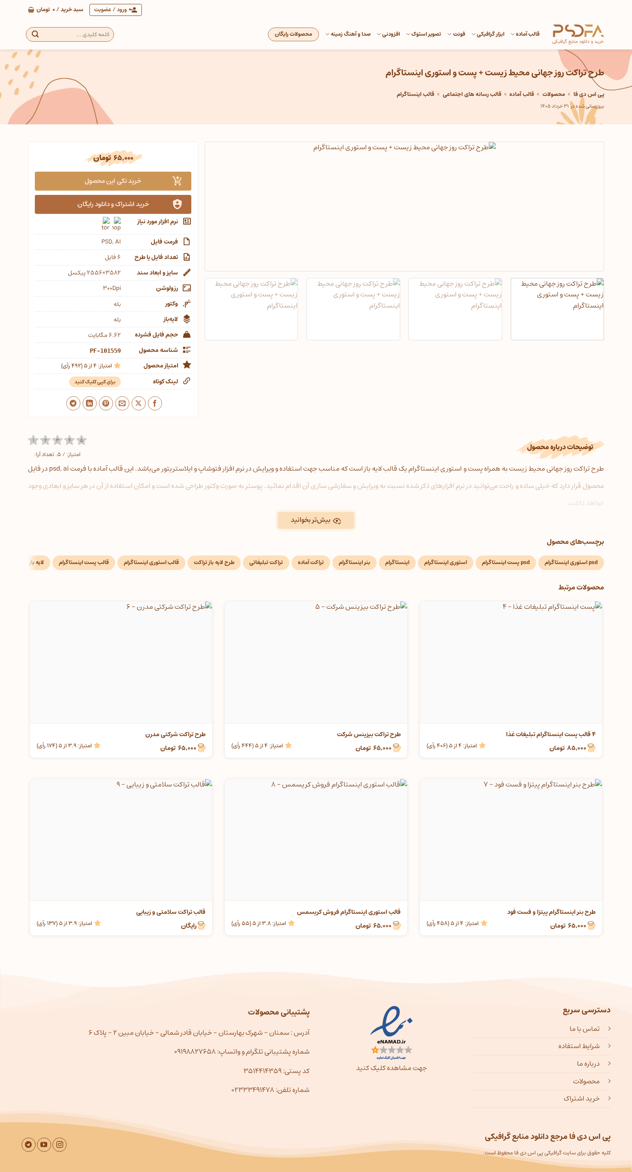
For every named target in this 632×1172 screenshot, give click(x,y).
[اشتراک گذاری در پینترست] (106, 403)
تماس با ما (585, 1029)
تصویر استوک (426, 34)
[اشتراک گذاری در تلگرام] (73, 403)
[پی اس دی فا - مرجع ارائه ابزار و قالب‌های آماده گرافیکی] (578, 34)
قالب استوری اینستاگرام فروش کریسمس (348, 912)
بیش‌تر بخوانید (311, 520)
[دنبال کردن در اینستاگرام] (59, 1145)
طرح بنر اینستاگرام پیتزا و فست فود (551, 912)
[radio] (33, 440)
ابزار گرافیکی (490, 34)
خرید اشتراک (582, 1098)
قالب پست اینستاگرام (84, 562)
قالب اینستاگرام (415, 94)
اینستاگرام (397, 562)
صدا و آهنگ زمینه (351, 34)
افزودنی (391, 34)
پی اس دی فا (589, 94)
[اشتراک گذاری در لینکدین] (90, 403)
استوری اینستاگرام (445, 562)
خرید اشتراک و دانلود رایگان (113, 204)
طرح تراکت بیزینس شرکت (368, 734)
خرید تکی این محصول (113, 181)
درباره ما (588, 1064)
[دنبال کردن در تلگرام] (28, 1145)
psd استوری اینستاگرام (571, 562)
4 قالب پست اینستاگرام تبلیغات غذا (550, 734)
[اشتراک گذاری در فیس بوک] (155, 403)
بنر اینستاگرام (354, 562)
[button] (55, 9)
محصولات (554, 94)
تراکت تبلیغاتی (266, 562)
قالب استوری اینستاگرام (151, 562)
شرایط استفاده (579, 1046)
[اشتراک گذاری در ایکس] (139, 403)
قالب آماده (528, 34)
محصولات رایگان (293, 34)
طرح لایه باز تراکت (214, 562)
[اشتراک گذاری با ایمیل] (122, 403)
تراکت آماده (311, 562)
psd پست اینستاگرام (506, 562)
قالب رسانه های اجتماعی (472, 94)
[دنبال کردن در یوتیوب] (44, 1145)
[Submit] (35, 34)
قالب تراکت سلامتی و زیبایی (171, 912)
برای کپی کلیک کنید (95, 381)
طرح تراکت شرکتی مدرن (175, 734)
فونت (459, 34)
